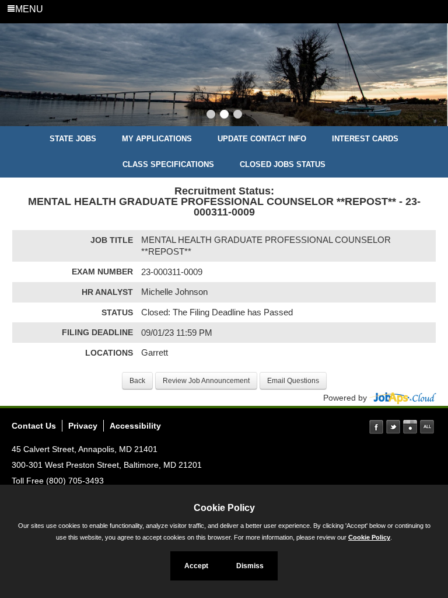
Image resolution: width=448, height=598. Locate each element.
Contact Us (34, 425)
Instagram (410, 427)
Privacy (82, 425)
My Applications (157, 138)
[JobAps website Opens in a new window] (402, 397)
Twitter (393, 427)
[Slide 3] (237, 115)
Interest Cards (365, 138)
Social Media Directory (427, 427)
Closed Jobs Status (283, 164)
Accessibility (135, 425)
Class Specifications (168, 164)
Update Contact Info (262, 138)
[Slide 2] (224, 115)
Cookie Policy (369, 537)
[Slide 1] (210, 115)
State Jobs (73, 138)
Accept (196, 566)
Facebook (376, 427)
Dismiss (250, 566)
